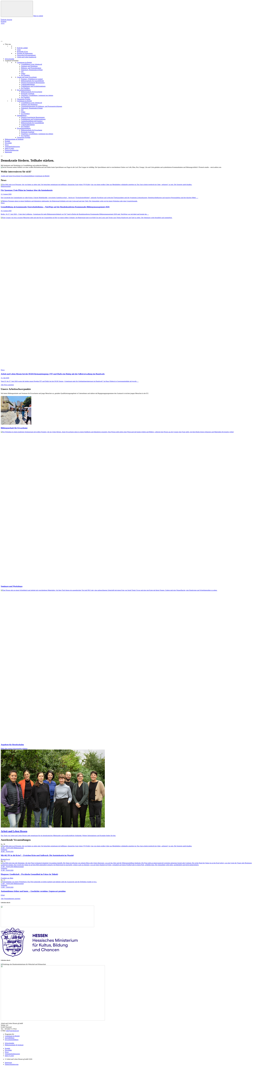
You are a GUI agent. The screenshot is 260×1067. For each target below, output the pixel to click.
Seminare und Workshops (29, 66)
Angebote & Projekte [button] (11, 61)
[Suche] (16, 39)
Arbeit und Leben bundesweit (26, 57)
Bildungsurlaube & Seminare (14, 139)
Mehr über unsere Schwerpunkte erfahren (14, 748)
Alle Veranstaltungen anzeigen (10, 898)
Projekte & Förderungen (25, 53)
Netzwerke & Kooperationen (26, 55)
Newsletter (8, 143)
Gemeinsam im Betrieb (24, 62)
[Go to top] (17, 9)
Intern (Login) (9, 148)
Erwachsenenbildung (24, 90)
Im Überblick (25, 75)
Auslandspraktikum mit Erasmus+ (32, 121)
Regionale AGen (22, 51)
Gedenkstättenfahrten (28, 84)
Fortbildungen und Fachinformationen (33, 86)
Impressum (8, 152)
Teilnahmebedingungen (12, 146)
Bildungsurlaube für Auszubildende (32, 81)
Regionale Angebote (27, 93)
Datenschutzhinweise (11, 150)
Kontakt (7, 141)
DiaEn (23, 73)
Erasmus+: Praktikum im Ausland (32, 79)
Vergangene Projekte (23, 99)
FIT (22, 71)
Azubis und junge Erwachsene (27, 77)
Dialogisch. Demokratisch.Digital (32, 70)
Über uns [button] (8, 44)
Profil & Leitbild (22, 48)
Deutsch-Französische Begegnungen (33, 82)
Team (19, 50)
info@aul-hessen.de (12, 1031)
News (7, 145)
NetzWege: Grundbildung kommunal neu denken (37, 95)
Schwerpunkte (9, 59)
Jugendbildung (22, 115)
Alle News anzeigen (7, 385)
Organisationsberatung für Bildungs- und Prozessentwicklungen (41, 106)
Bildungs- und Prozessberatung (31, 68)
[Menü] (1, 41)
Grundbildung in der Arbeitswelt (31, 64)
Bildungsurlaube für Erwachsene (31, 92)
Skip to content (38, 16)
